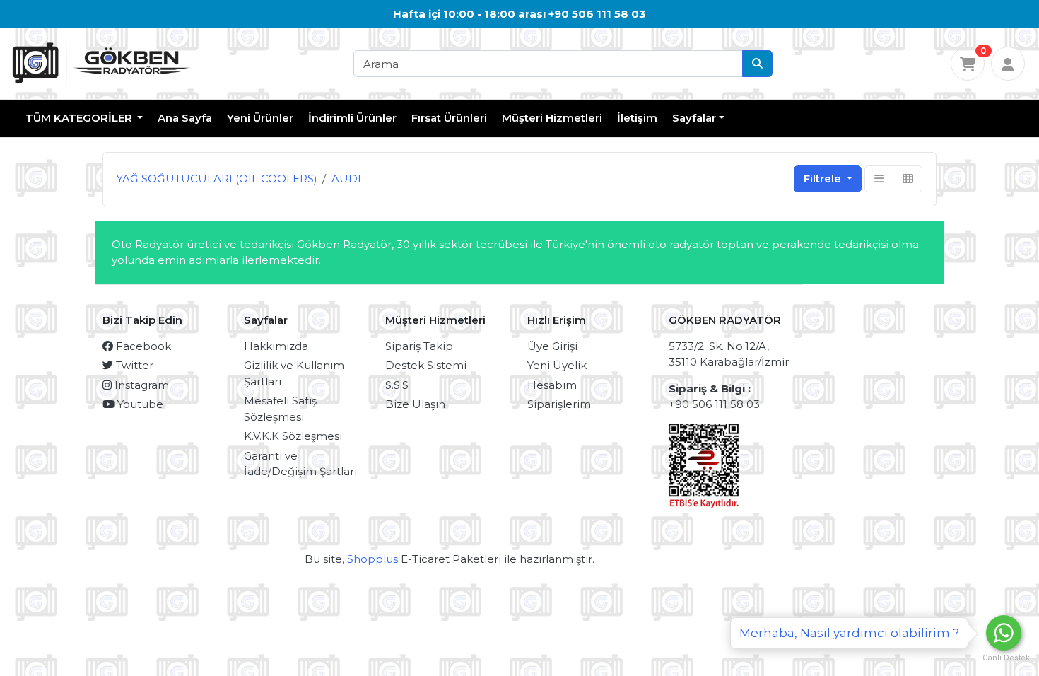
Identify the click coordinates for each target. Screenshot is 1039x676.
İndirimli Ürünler (352, 117)
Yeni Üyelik (557, 365)
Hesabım (552, 385)
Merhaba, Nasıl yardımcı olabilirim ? (849, 633)
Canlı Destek (1003, 658)
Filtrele (824, 178)
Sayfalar (694, 117)
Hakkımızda (276, 346)
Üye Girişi (552, 346)
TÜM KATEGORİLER (80, 117)
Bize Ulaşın (415, 404)
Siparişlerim (559, 404)
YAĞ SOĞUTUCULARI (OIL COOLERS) (217, 178)
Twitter (133, 365)
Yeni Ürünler (260, 117)
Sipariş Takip (419, 346)
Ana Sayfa (185, 117)
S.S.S (397, 385)
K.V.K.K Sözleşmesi (293, 436)
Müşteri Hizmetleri (552, 117)
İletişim (637, 117)
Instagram (140, 385)
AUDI (346, 178)
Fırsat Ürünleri (449, 117)
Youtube (139, 404)
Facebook (142, 346)
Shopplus (372, 559)
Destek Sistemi (425, 365)
